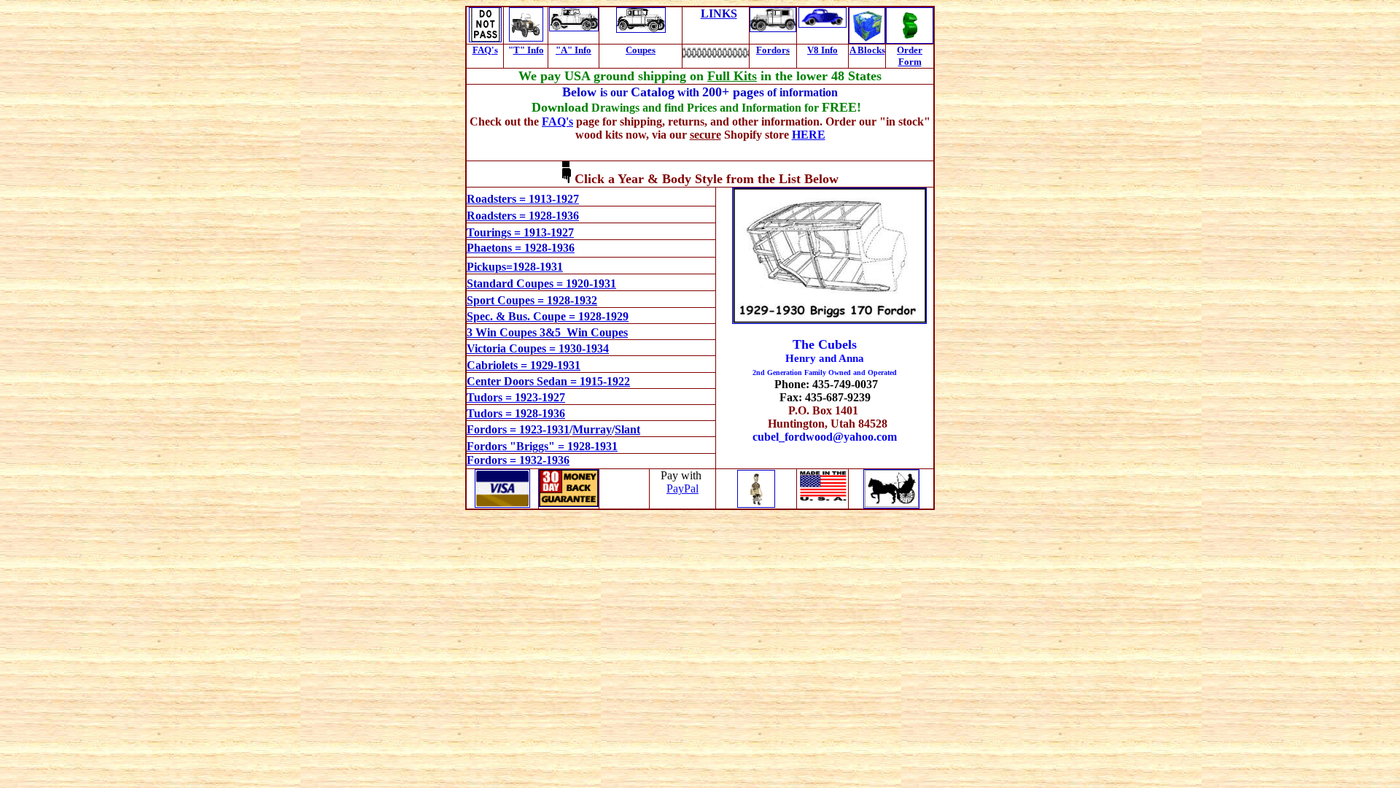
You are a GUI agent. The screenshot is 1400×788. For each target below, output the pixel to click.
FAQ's (485, 50)
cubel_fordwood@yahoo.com (824, 436)
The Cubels (825, 344)
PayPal (682, 488)
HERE (808, 134)
